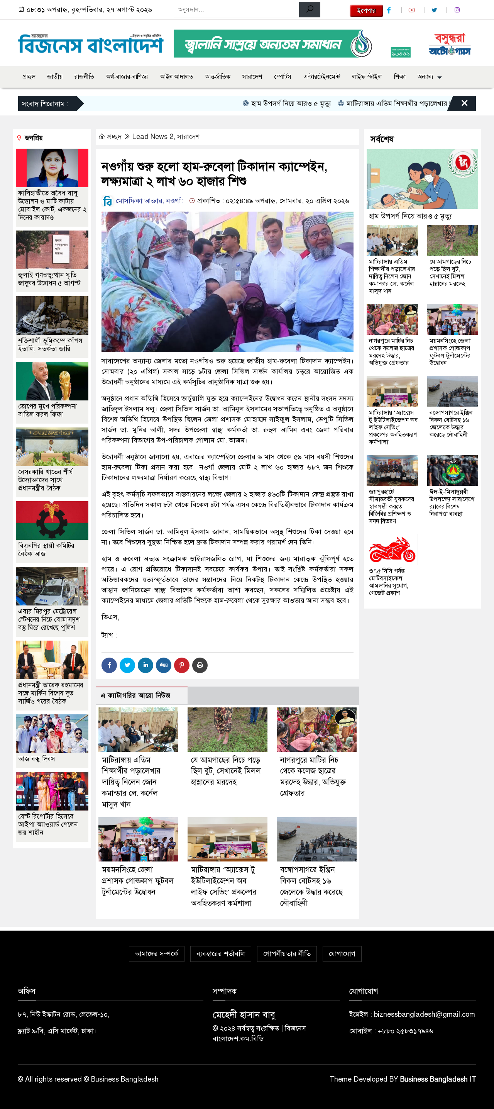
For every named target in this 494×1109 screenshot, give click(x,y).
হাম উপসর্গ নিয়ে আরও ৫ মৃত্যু (265, 103)
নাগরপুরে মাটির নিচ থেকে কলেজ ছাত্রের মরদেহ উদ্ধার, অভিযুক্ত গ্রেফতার (391, 352)
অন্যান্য (425, 77)
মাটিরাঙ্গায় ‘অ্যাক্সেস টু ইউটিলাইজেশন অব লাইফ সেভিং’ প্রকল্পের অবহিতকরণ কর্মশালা (393, 427)
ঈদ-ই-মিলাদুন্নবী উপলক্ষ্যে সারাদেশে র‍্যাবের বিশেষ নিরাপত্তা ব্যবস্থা (452, 503)
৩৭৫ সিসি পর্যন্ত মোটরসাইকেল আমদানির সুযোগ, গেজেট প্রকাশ (388, 582)
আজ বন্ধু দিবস (36, 759)
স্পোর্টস (282, 77)
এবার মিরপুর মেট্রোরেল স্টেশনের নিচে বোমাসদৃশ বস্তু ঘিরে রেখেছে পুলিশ (49, 619)
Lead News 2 (152, 136)
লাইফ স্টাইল (367, 77)
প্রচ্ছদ (29, 77)
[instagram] (458, 10)
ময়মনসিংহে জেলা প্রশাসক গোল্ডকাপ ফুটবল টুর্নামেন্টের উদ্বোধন (138, 881)
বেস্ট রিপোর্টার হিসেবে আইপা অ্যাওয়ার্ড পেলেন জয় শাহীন (48, 824)
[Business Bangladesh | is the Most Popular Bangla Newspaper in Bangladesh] (91, 41)
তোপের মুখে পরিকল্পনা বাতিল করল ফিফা (47, 410)
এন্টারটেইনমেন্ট (321, 77)
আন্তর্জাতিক (217, 77)
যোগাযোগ (342, 954)
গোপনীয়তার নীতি (287, 954)
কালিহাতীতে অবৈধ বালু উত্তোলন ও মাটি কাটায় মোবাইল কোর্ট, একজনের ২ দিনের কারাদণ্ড (52, 205)
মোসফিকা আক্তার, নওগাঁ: (148, 201)
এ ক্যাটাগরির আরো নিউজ (136, 696)
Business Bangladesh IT (438, 1079)
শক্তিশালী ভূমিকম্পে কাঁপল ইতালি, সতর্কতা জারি (50, 345)
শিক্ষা (400, 77)
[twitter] (435, 10)
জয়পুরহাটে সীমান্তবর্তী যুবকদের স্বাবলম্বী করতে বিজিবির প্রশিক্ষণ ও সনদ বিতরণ (391, 506)
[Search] (309, 9)
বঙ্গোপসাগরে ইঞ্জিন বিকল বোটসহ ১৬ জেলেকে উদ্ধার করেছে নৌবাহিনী (451, 424)
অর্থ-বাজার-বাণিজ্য (127, 77)
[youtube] (412, 10)
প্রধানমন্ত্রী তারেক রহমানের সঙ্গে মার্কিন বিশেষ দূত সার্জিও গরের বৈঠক (50, 693)
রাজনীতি (84, 77)
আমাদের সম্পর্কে (156, 954)
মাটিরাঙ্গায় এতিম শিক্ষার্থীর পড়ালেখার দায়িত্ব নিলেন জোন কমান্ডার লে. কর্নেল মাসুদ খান (131, 782)
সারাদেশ (252, 77)
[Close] (457, 105)
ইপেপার (366, 11)
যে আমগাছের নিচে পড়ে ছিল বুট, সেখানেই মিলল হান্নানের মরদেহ (226, 771)
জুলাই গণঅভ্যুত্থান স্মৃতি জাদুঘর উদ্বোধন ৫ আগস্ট (49, 279)
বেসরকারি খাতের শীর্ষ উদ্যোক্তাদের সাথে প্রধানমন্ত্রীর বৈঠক (45, 480)
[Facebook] (109, 665)
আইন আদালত (176, 77)
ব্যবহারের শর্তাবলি (220, 954)
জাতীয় (55, 77)
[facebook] (389, 10)
